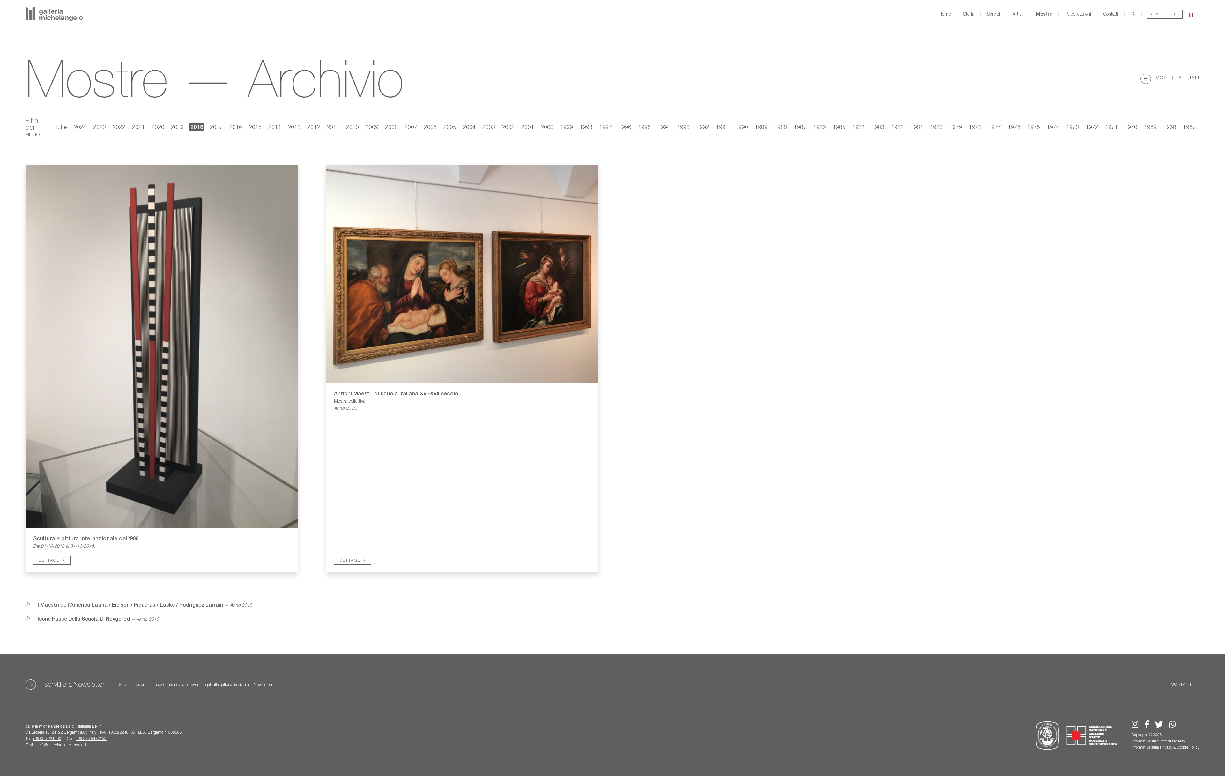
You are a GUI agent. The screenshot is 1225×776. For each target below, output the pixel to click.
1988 (780, 126)
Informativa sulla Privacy (1152, 747)
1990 (741, 126)
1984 (858, 126)
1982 (897, 126)
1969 (1150, 126)
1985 (839, 126)
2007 (411, 126)
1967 (1189, 126)
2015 (255, 126)
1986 (819, 126)
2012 (313, 126)
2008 (391, 126)
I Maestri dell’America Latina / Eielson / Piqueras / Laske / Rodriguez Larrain (130, 605)
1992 (702, 126)
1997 (605, 126)
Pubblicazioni (1078, 14)
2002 (508, 126)
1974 (1053, 126)
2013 (294, 126)
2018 (196, 126)
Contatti (1110, 14)
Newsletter (1165, 14)
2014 (274, 126)
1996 (625, 126)
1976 (1014, 126)
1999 (566, 126)
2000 (547, 126)
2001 (527, 126)
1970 (1131, 126)
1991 (722, 126)
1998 (586, 126)
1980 (936, 126)
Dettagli (51, 560)
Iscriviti (1181, 684)
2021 (138, 126)
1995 (644, 126)
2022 (119, 126)
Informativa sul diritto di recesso (1158, 741)
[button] (1191, 13)
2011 (333, 126)
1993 (683, 126)
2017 (216, 126)
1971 (1111, 126)
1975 (1033, 126)
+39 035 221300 (47, 738)
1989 (761, 126)
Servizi (993, 14)
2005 (449, 126)
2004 (469, 126)
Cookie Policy (1188, 747)
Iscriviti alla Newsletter (74, 684)
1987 (800, 126)
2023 (99, 126)
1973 (1072, 126)
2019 (177, 126)
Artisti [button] (1018, 14)
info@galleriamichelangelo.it (62, 744)
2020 (158, 126)
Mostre (1044, 14)
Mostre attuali (1176, 77)
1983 (878, 126)
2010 (352, 126)
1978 (975, 126)
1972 (1092, 126)
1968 (1169, 126)
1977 (994, 126)
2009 (372, 126)
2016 (235, 126)
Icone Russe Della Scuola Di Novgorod (84, 619)
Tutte (61, 126)
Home (945, 14)
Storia (968, 14)
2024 (80, 126)
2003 (488, 126)
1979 (955, 126)
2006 (430, 126)
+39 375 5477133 (91, 738)
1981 (916, 126)
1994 (663, 126)
